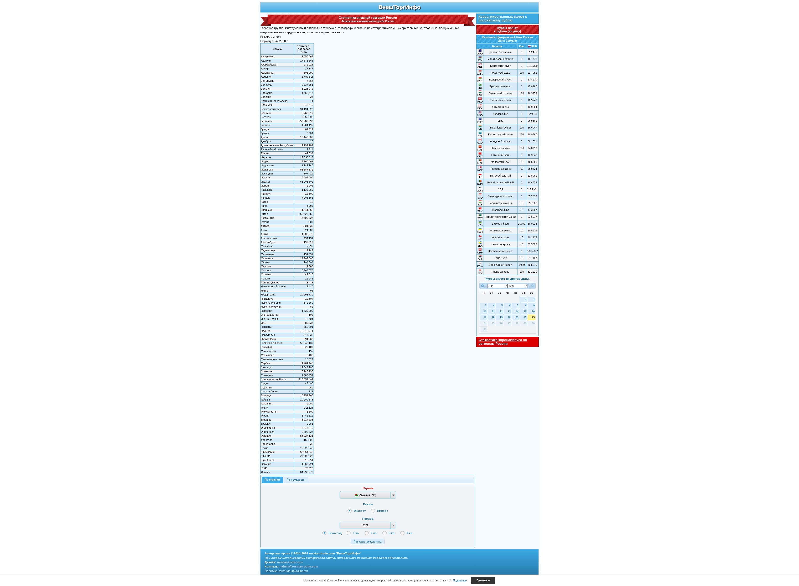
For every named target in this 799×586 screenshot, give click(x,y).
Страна (368, 488)
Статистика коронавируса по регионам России (503, 341)
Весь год (335, 533)
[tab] (272, 480)
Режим (368, 504)
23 (533, 317)
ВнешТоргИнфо (399, 7)
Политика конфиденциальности (286, 570)
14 (517, 311)
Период (367, 518)
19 (501, 317)
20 (509, 317)
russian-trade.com (290, 562)
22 (525, 317)
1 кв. (356, 533)
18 (493, 317)
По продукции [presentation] (296, 479)
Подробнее (460, 580)
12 (501, 311)
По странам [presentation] (272, 479)
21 (517, 317)
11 (493, 311)
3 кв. (392, 533)
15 (525, 311)
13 (509, 311)
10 (485, 311)
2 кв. (374, 533)
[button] (368, 541)
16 (533, 311)
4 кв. (410, 533)
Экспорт (360, 510)
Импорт (382, 510)
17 (485, 317)
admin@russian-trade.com (299, 566)
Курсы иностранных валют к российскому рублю (503, 18)
